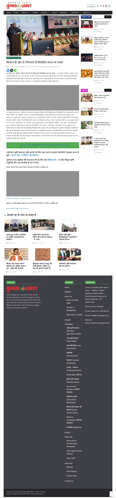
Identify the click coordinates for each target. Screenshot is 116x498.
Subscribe (63, 12)
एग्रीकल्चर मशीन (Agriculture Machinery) (72, 399)
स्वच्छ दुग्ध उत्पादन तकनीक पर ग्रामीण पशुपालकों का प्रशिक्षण (16, 237)
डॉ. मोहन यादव (28, 67)
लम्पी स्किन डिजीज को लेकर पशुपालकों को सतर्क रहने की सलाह (102, 125)
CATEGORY (44, 12)
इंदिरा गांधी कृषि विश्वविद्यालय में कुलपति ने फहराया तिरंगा (68, 237)
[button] (29, 12)
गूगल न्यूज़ (15, 155)
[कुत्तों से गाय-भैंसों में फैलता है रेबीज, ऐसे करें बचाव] (87, 113)
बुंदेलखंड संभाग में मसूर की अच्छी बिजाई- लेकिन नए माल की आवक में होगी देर (42, 266)
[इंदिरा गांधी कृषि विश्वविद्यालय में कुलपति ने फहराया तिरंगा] (69, 220)
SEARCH (16, 12)
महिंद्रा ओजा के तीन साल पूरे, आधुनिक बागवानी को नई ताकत (102, 24)
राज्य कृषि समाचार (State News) (13, 58)
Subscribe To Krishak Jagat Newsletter (72, 443)
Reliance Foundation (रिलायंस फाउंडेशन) (74, 420)
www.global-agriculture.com (17, 208)
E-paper (35, 12)
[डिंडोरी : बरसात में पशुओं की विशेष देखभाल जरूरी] (87, 100)
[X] (11, 70)
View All (107, 17)
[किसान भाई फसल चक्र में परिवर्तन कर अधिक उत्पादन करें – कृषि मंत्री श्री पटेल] (16, 249)
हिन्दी (94, 5)
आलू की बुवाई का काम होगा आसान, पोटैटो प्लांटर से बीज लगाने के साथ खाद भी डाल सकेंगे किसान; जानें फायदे (101, 74)
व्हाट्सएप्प (34, 155)
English (89, 5)
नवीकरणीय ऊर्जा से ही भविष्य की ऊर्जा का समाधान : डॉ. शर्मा (42, 237)
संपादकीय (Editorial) (74, 427)
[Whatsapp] (15, 70)
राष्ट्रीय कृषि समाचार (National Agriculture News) (74, 331)
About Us (25, 12)
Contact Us (87, 12)
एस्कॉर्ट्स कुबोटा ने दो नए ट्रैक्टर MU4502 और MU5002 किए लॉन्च (101, 58)
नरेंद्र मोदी (34, 67)
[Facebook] (8, 70)
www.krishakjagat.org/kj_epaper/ (19, 198)
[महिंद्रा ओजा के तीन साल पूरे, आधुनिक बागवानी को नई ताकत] (87, 27)
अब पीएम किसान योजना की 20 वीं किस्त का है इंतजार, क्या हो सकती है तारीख (45, 145)
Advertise (74, 12)
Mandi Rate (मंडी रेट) (74, 374)
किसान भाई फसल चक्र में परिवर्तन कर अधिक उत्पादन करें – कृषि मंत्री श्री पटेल (16, 266)
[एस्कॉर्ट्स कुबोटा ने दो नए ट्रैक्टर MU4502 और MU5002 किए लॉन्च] (87, 61)
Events (54, 12)
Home (9, 12)
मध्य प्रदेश (39, 67)
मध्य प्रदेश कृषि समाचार (47, 67)
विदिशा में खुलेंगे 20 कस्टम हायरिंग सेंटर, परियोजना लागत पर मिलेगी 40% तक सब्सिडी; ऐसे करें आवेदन (101, 41)
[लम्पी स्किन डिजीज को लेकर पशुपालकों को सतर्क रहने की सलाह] (87, 128)
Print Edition (72, 471)
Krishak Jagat (58, 67)
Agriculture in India (74, 314)
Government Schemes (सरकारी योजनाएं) (73, 389)
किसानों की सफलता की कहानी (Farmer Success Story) (74, 410)
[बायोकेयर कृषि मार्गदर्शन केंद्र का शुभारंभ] (69, 249)
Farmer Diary (72, 475)
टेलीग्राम (25, 155)
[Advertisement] (42, 97)
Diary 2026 (71, 458)
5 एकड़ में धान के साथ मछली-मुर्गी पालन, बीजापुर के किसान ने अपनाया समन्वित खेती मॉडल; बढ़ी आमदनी (101, 143)
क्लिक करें (52, 160)
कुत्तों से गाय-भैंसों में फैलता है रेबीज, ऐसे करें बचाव (101, 110)
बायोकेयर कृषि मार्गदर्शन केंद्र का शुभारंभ (67, 265)
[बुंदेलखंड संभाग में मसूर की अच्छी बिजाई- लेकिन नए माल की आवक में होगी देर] (43, 249)
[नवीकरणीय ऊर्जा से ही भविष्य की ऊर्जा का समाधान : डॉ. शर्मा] (43, 220)
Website (70, 467)
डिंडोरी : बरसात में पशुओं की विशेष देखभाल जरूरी (101, 97)
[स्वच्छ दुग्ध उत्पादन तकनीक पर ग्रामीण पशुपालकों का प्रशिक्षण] (16, 220)
